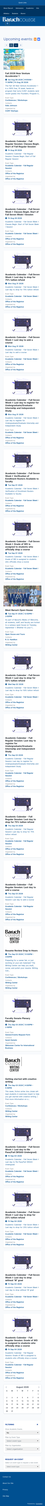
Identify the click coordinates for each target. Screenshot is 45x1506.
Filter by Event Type (12, 1437)
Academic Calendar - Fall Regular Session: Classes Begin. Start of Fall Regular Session (22, 144)
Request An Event (14, 1459)
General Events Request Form (17, 1035)
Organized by (10, 108)
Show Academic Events (13, 1429)
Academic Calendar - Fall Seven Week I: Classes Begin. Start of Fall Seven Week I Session (22, 212)
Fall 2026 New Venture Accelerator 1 (17, 74)
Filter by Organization (13, 1445)
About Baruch (8, 8)
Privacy (5, 1489)
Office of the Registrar (14, 179)
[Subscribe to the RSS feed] (35, 39)
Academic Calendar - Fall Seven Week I (21, 233)
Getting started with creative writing (20, 1080)
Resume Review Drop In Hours (21, 950)
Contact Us (7, 1477)
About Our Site (8, 1483)
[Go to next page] (21, 45)
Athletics (6, 13)
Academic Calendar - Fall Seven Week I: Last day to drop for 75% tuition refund (22, 277)
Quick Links (23, 2)
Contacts (8, 103)
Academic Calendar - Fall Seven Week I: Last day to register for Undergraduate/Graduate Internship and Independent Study (22, 405)
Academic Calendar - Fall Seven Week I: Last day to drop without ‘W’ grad (22, 1278)
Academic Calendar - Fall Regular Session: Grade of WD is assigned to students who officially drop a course (21, 1341)
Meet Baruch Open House (19, 610)
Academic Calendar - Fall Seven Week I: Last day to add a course (22, 340)
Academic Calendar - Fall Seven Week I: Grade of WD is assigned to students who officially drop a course (22, 545)
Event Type (9, 98)
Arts (37, 8)
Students (15, 13)
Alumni (23, 13)
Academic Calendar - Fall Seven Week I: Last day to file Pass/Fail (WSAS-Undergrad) (22, 1150)
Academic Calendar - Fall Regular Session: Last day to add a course (20, 887)
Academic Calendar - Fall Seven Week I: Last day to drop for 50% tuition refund (22, 678)
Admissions (19, 8)
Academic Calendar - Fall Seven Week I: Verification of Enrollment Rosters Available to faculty (22, 477)
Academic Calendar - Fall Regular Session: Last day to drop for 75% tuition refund (20, 819)
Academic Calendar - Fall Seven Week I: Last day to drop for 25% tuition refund (22, 1215)
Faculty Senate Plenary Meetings (17, 1019)
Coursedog (39, 1503)
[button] (6, 1387)
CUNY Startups (11, 111)
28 (33, 1408)
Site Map (6, 1496)
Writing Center (11, 645)
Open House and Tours (15, 634)
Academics (30, 8)
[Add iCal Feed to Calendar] (38, 39)
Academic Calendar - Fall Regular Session (19, 166)
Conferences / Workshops (16, 100)
